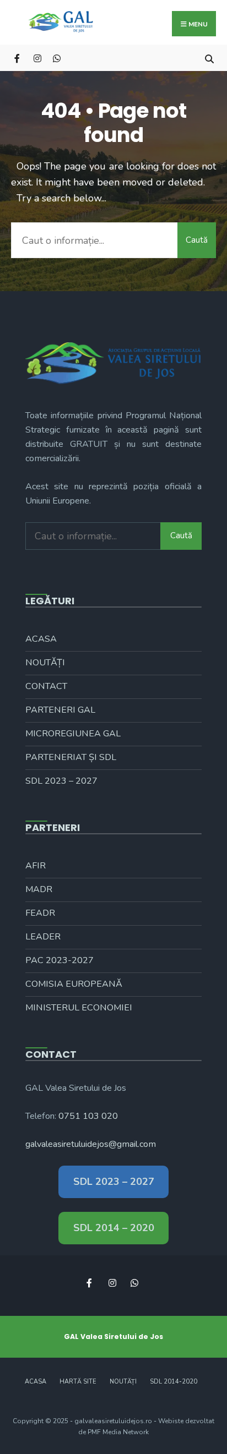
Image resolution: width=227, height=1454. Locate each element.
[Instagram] (37, 57)
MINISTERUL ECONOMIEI (78, 1008)
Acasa (41, 639)
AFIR (35, 866)
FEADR (40, 913)
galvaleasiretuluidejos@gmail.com (90, 1144)
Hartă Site (78, 1382)
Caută (197, 239)
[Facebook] (18, 57)
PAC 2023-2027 (59, 960)
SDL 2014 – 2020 (113, 1227)
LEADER (43, 937)
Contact (46, 686)
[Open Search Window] (209, 57)
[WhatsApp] (56, 57)
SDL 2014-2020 (173, 1382)
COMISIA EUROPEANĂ (73, 984)
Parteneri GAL (60, 710)
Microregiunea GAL (73, 734)
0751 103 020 (88, 1116)
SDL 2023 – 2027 (61, 781)
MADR (38, 889)
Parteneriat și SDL (70, 757)
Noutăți (45, 663)
